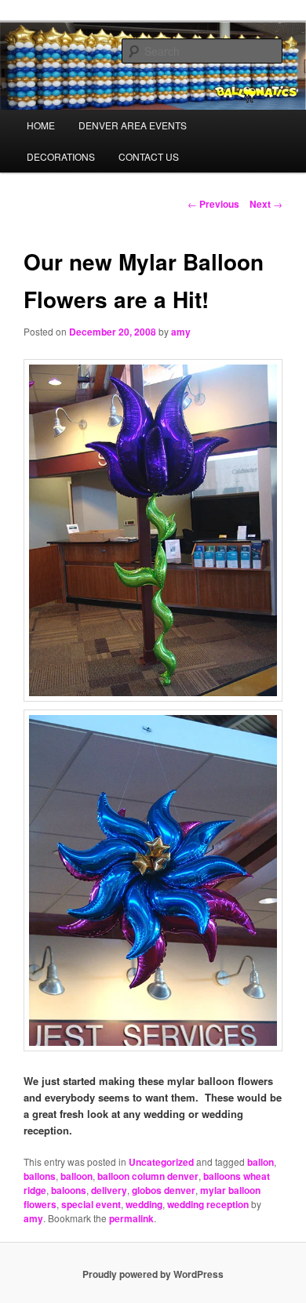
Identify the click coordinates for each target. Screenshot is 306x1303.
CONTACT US (148, 156)
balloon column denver (148, 1176)
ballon (260, 1162)
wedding (144, 1204)
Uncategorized (161, 1162)
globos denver (163, 1190)
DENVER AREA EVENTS (132, 125)
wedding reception (208, 1204)
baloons (68, 1190)
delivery (109, 1190)
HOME (41, 125)
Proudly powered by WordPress (153, 1274)
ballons (40, 1176)
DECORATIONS (61, 156)
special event (91, 1204)
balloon (76, 1176)
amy (181, 332)
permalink (131, 1218)
